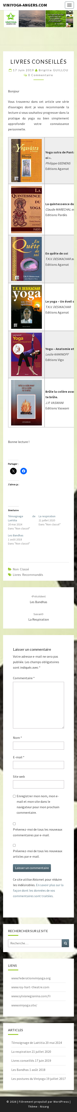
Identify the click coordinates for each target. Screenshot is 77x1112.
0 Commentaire (40, 75)
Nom (17, 738)
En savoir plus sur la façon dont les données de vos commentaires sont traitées (38, 890)
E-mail (18, 757)
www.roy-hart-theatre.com (30, 987)
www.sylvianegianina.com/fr (31, 996)
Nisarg (44, 1106)
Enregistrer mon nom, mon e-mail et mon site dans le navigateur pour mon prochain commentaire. (38, 804)
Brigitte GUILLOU (53, 70)
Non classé (21, 569)
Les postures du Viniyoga (28, 1079)
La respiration (47, 516)
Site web (19, 776)
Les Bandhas (15, 535)
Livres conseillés (22, 1060)
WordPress (61, 1101)
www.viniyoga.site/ (24, 1005)
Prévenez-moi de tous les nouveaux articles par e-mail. (37, 853)
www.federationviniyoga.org (31, 978)
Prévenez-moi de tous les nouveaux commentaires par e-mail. (37, 832)
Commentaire (24, 678)
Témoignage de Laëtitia (28, 1043)
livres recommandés (28, 575)
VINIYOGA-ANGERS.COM (25, 5)
